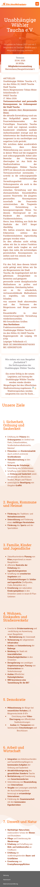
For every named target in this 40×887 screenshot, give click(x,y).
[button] (37, 4)
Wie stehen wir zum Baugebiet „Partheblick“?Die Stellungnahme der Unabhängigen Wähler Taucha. (20, 363)
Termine (20, 57)
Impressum (6, 879)
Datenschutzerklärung (10, 884)
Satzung (6, 875)
